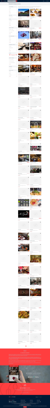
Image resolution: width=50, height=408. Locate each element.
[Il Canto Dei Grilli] (23, 23)
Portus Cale (31, 218)
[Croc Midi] (23, 68)
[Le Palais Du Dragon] (23, 236)
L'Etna (31, 274)
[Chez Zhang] (35, 292)
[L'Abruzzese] (35, 247)
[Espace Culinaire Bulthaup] (23, 35)
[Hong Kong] (23, 225)
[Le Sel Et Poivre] (23, 158)
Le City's (31, 39)
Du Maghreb (25, 63)
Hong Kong (19, 229)
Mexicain (33, 52)
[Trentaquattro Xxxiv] (23, 46)
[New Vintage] (23, 12)
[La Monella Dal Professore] (35, 57)
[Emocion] (23, 79)
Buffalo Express (20, 173)
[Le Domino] (23, 202)
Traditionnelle (10, 20)
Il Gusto (19, 218)
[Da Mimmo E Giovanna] (23, 270)
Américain (19, 119)
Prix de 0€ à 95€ (13, 55)
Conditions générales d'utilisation (23, 401)
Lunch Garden (32, 117)
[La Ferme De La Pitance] (35, 158)
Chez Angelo (19, 285)
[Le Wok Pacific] (35, 337)
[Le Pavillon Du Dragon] (35, 303)
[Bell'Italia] (23, 102)
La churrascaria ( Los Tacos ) (34, 50)
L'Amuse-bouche (32, 173)
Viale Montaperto (20, 341)
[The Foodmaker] (23, 147)
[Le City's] (35, 35)
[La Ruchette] (35, 180)
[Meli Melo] (35, 79)
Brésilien (31, 52)
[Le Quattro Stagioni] (35, 281)
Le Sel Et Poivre (20, 162)
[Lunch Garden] (35, 113)
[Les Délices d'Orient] (35, 314)
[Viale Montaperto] (23, 337)
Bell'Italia (19, 106)
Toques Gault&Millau (12, 30)
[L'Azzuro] (23, 180)
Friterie (10, 37)
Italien (19, 52)
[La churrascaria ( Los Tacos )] (35, 46)
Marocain (19, 63)
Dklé (18, 296)
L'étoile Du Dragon (32, 240)
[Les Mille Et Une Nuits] (23, 57)
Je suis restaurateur (31, 401)
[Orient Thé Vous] (35, 326)
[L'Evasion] (23, 124)
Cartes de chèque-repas (12, 62)
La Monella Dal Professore (33, 61)
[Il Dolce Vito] (23, 135)
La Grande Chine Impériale (33, 106)
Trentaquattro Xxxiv (20, 50)
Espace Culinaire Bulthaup (21, 39)
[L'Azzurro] (23, 247)
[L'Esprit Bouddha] (35, 12)
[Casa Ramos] (23, 314)
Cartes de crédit (11, 59)
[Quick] (35, 91)
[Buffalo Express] (23, 169)
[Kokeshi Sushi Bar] (35, 23)
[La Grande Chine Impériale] (35, 102)
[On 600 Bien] (35, 147)
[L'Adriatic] (23, 91)
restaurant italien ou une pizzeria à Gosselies (36, 358)
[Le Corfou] (23, 303)
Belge (9, 11)
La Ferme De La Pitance (33, 162)
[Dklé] (23, 292)
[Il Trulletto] (35, 191)
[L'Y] (35, 258)
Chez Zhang (31, 296)
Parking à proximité (11, 47)
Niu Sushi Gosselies (20, 117)
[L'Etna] (35, 270)
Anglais (10, 73)
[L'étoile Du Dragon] (35, 236)
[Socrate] (23, 326)
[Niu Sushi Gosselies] (23, 113)
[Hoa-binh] (35, 68)
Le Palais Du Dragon (20, 240)
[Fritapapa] (35, 202)
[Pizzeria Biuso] (35, 124)
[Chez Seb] (23, 258)
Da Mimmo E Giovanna (21, 274)
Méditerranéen (22, 63)
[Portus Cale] (35, 214)
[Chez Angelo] (23, 281)
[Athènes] (23, 191)
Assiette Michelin (10, 32)
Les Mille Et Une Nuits (20, 61)
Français (10, 8)
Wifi (9, 49)
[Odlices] (35, 135)
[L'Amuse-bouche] (35, 169)
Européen (31, 119)
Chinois (31, 108)
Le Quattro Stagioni (32, 285)
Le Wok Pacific (32, 341)
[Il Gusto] (23, 214)
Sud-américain (36, 52)
